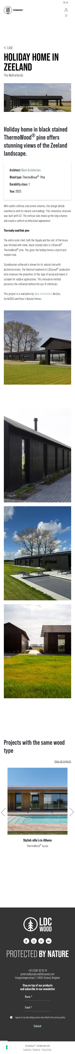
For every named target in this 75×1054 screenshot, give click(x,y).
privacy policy (59, 1017)
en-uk (65, 2)
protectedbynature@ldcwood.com (38, 974)
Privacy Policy (47, 1049)
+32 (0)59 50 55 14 (37, 970)
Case (9, 48)
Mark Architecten (31, 170)
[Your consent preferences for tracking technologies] (6, 1047)
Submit (37, 1026)
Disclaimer (36, 1049)
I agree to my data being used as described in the (40, 1017)
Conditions (27, 1049)
